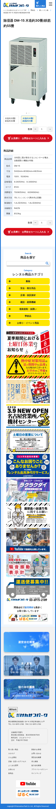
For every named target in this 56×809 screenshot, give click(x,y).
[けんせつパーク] (16, 5)
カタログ (11, 753)
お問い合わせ (36, 753)
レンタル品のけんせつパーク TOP (15, 10)
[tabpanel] (28, 72)
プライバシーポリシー (39, 769)
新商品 (10, 773)
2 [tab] (29, 114)
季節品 (33, 10)
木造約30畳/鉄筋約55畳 (28, 119)
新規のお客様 (36, 749)
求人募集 (34, 761)
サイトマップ (36, 773)
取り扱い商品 (13, 749)
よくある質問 (13, 765)
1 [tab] (27, 114)
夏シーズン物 (43, 10)
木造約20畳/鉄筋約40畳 (10, 119)
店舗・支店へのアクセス (17, 761)
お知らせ (11, 769)
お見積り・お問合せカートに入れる (28, 138)
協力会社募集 (36, 765)
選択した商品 (40, 6)
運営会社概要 (36, 757)
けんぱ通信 (12, 757)
